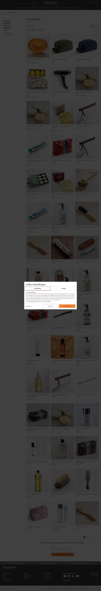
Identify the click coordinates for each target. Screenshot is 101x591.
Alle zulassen (67, 306)
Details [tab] (64, 288)
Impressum (48, 301)
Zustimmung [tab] (37, 288)
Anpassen (50, 306)
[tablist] (50, 288)
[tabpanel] (50, 296)
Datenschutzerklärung (34, 301)
